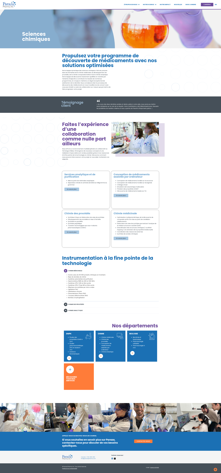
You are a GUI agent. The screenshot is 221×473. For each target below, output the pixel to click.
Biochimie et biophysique (137, 338)
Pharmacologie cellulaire (138, 342)
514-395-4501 (91, 457)
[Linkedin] (112, 458)
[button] (110, 271)
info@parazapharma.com (88, 458)
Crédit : (152, 467)
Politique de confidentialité (69, 468)
